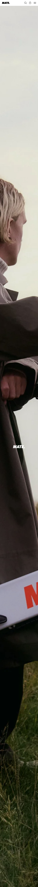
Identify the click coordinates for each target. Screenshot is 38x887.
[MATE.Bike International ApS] (6, 3)
